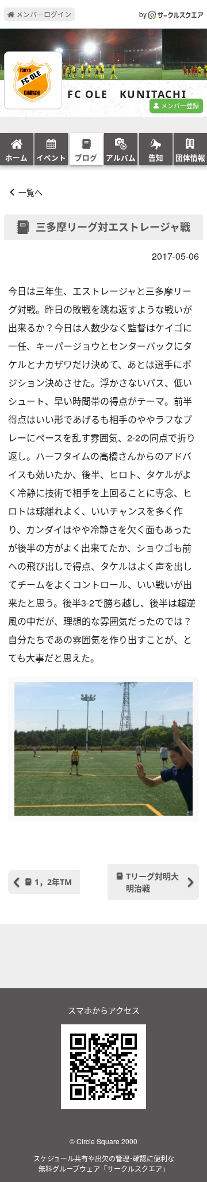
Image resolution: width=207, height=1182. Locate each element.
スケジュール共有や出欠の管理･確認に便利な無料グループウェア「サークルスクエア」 (103, 1163)
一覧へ (30, 192)
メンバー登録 (179, 105)
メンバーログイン (42, 14)
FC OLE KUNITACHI (127, 94)
